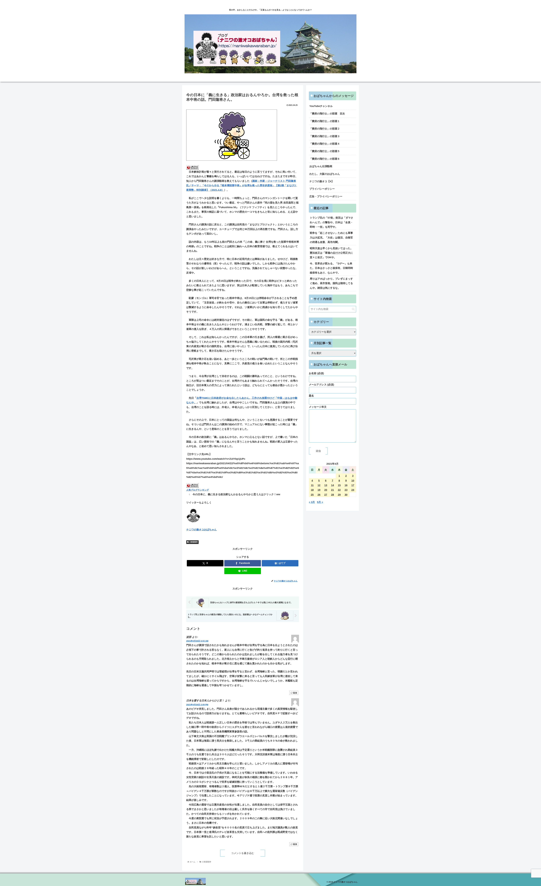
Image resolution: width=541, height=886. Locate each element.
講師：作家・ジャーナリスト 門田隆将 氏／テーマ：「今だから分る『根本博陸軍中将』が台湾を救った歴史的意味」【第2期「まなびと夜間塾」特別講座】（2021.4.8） (241, 186)
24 (352, 489)
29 (339, 494)
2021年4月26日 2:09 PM (197, 705)
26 (319, 494)
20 (325, 489)
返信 (295, 693)
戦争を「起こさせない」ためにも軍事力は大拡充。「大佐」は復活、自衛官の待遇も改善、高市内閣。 (331, 238)
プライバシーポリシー (322, 188)
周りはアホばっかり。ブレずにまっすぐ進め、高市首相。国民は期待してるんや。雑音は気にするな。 (331, 283)
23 (346, 489)
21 (332, 489)
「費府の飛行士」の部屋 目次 (327, 113)
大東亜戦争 (193, 542)
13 (325, 485)
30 (346, 494)
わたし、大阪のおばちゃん (324, 173)
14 (332, 485)
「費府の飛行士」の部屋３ (324, 136)
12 (319, 485)
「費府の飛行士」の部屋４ (324, 143)
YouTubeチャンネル (321, 106)
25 (312, 494)
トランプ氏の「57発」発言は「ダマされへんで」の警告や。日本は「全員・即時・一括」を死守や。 (331, 222)
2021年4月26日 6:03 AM (197, 641)
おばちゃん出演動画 (320, 166)
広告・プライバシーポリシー (325, 196)
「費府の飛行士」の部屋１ (324, 121)
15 (339, 485)
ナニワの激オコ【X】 (321, 181)
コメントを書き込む (242, 853)
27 (325, 494)
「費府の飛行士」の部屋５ (324, 151)
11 (312, 485)
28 (332, 494)
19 (319, 489)
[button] (353, 309)
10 (352, 480)
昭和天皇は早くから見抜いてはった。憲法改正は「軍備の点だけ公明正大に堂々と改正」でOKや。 (331, 253)
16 (346, 485)
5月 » (320, 502)
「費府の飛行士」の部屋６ (324, 158)
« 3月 (312, 502)
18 (312, 489)
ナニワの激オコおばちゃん (201, 529)
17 (352, 485)
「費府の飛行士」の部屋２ (324, 128)
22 (339, 489)
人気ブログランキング (197, 490)
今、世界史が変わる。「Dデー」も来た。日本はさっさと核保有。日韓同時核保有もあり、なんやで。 (331, 268)
